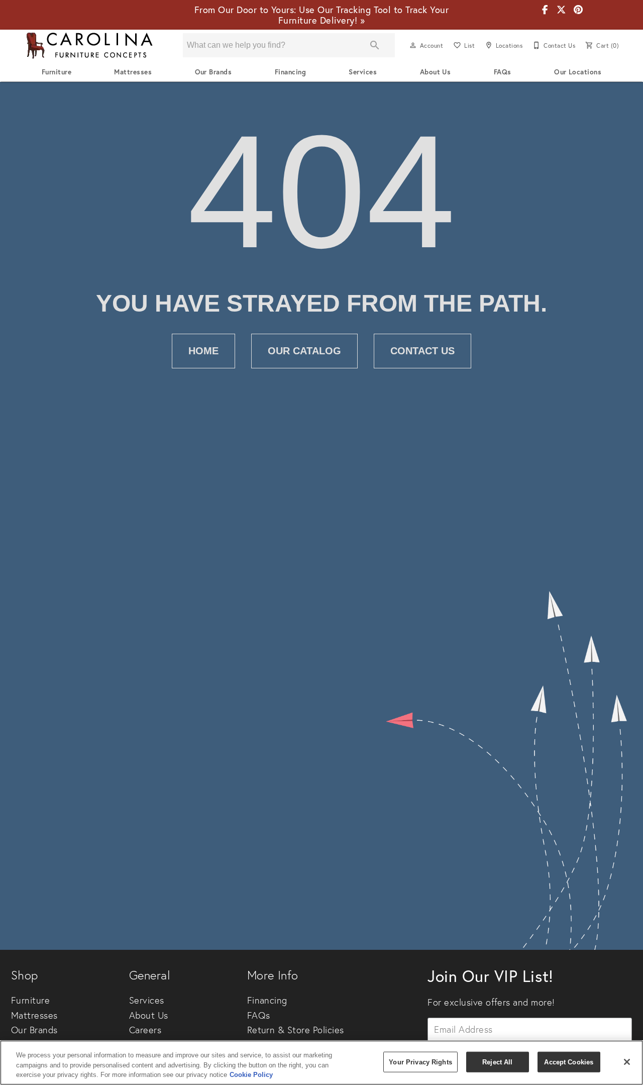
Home (203, 350)
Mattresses (133, 71)
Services (363, 71)
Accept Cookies (568, 1061)
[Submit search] (375, 45)
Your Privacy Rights (420, 1061)
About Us (435, 71)
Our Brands (213, 71)
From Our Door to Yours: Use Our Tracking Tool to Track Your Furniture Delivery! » (321, 15)
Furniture (56, 71)
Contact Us (422, 350)
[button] (413, 45)
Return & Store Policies (295, 1030)
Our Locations (577, 71)
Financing (290, 71)
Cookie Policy (251, 1074)
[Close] (627, 1062)
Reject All (497, 1061)
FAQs (502, 71)
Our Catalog (304, 350)
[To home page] (89, 45)
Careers (145, 1030)
